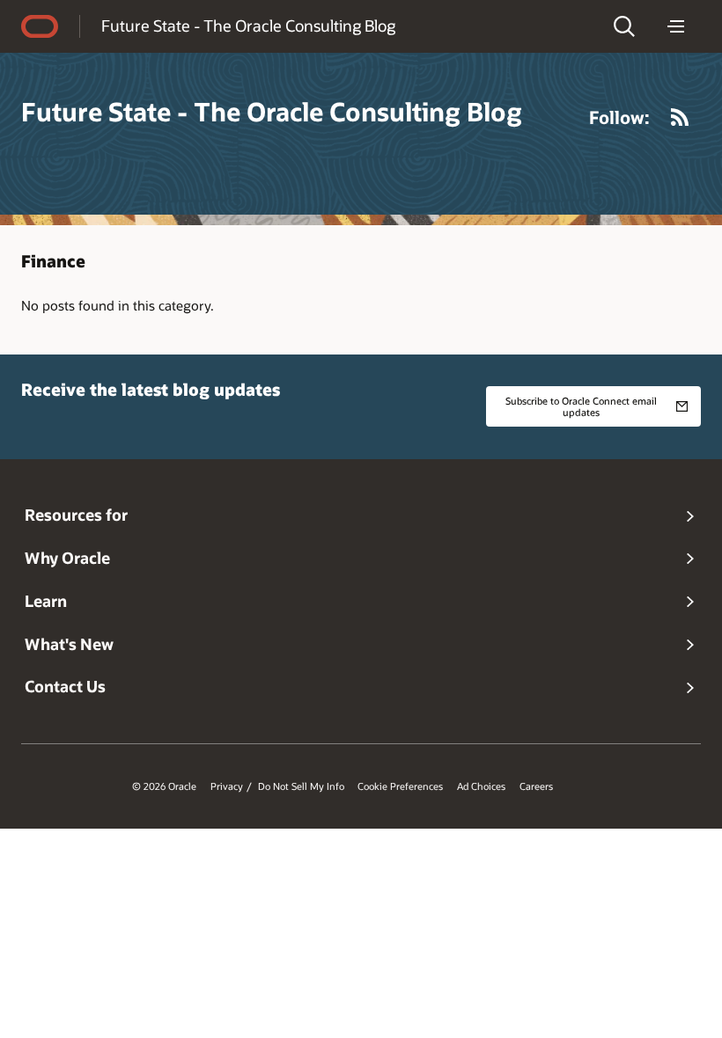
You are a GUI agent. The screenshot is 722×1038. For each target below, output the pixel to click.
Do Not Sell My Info (301, 786)
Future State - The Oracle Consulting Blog (248, 25)
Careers (536, 786)
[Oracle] (39, 26)
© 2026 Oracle (164, 786)
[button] (624, 26)
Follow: (619, 117)
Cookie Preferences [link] (400, 786)
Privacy (226, 786)
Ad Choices (481, 786)
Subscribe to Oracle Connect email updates (581, 406)
